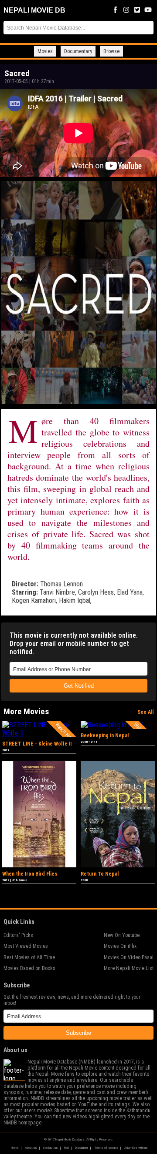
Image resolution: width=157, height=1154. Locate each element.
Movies (45, 51)
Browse (111, 51)
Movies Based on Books (29, 968)
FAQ (66, 1148)
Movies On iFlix (120, 946)
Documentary (78, 51)
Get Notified (79, 685)
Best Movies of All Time (29, 957)
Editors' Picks (18, 935)
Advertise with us (136, 1148)
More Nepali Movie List (129, 968)
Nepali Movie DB (34, 10)
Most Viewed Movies (25, 946)
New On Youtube (122, 935)
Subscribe (78, 1033)
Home (15, 1148)
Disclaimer (81, 1148)
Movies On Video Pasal (129, 957)
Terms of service (106, 1148)
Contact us (50, 1148)
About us (31, 1148)
